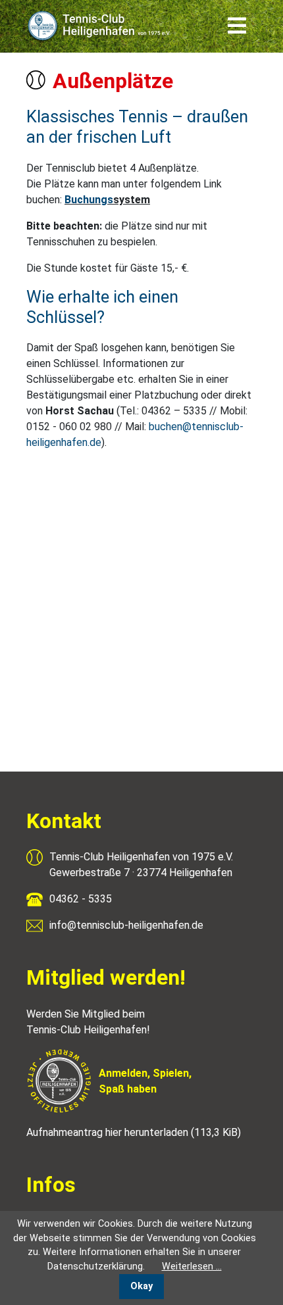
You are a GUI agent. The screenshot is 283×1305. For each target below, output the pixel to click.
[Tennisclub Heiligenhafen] (100, 26)
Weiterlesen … (192, 1266)
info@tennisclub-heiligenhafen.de (126, 925)
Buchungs (88, 199)
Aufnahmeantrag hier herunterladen (133, 1132)
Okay (141, 1286)
